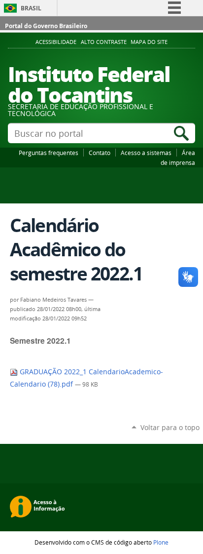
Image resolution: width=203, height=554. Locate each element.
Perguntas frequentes (48, 153)
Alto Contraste (104, 42)
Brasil (31, 8)
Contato (99, 153)
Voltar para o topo (170, 427)
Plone (161, 542)
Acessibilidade (55, 42)
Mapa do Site (149, 42)
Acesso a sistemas (146, 153)
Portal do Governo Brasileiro (46, 26)
